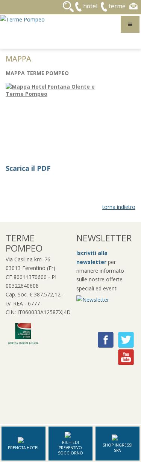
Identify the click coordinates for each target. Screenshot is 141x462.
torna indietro (118, 206)
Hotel (90, 6)
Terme (117, 6)
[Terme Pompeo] (22, 18)
